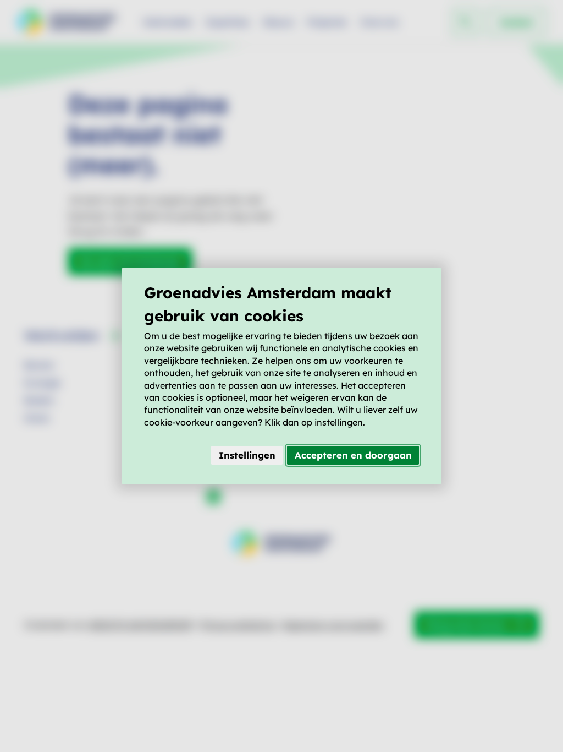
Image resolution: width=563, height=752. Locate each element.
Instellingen (247, 455)
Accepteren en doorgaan (353, 455)
